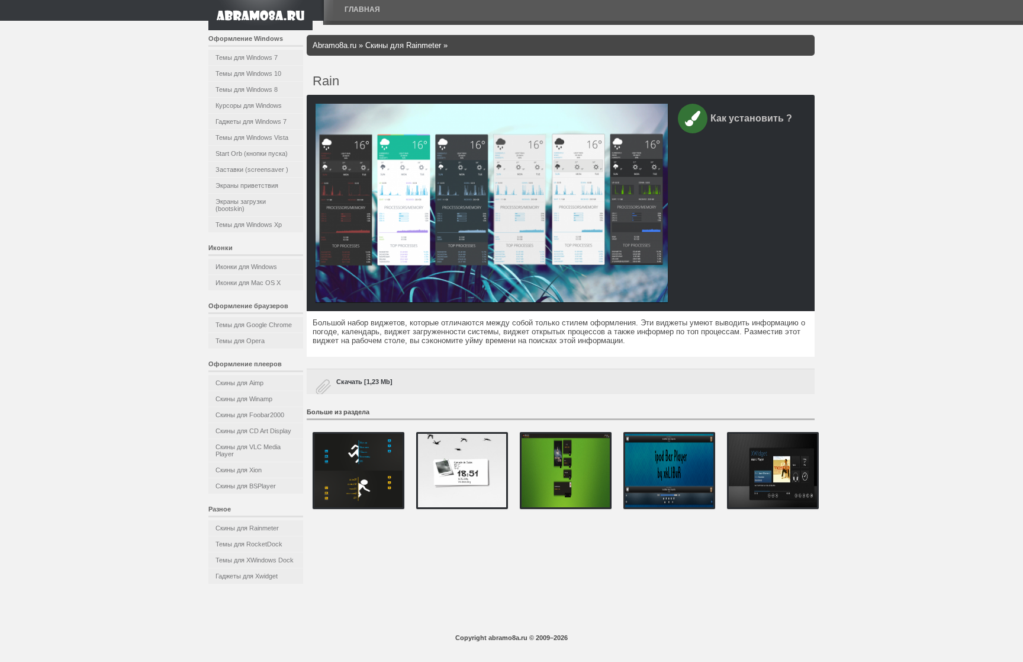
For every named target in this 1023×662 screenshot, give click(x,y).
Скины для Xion (238, 470)
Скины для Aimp (239, 382)
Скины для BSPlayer (245, 486)
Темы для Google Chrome (253, 324)
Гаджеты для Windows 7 (251, 121)
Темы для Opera (240, 340)
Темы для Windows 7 (246, 57)
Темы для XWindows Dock (254, 560)
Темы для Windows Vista (251, 137)
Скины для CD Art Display (253, 430)
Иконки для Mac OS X (248, 282)
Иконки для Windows (246, 266)
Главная (362, 9)
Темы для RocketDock (248, 544)
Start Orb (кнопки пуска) (251, 153)
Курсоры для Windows (248, 105)
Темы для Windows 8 (246, 89)
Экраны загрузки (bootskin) (240, 205)
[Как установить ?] (692, 121)
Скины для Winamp (243, 398)
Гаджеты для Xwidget (246, 576)
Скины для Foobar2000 (249, 414)
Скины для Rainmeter (247, 528)
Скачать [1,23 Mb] (364, 381)
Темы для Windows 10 (248, 73)
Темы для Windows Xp (248, 224)
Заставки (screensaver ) (251, 169)
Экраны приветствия (246, 185)
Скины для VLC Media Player (248, 450)
